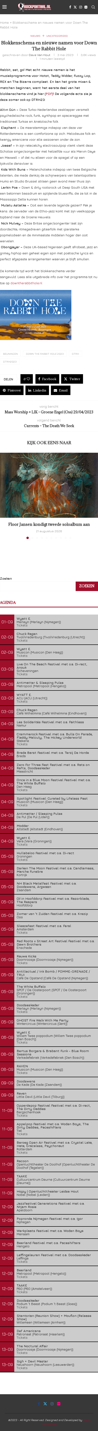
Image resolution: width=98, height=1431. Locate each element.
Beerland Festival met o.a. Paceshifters (48, 1243)
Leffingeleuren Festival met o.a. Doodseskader (54, 1255)
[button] (4, 496)
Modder (23, 826)
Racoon (23, 1161)
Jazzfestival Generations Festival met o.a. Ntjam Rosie (51, 1205)
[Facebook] (70, 7)
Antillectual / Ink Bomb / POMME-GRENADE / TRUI (53, 973)
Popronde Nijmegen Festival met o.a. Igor (50, 1219)
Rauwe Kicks (26, 956)
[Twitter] (75, 7)
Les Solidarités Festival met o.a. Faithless (50, 722)
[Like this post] (28, 379)
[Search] (93, 7)
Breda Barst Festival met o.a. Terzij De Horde (53, 752)
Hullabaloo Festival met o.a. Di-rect (45, 853)
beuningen (10, 353)
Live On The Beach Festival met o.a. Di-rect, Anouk (52, 665)
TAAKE (22, 1176)
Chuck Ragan (27, 634)
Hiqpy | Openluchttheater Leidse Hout (48, 1191)
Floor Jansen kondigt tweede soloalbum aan (49, 524)
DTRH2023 (10, 361)
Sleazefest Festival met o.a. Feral (44, 926)
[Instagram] (80, 7)
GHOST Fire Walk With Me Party (42, 1020)
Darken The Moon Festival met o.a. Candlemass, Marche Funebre (55, 869)
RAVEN (22, 1066)
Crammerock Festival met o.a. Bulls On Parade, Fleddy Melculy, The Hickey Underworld (55, 735)
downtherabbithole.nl (26, 283)
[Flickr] (85, 7)
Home (4, 22)
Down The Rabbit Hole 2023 (45, 353)
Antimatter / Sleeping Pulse (39, 813)
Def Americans (29, 1331)
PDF (49, 94)
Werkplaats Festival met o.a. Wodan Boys (50, 1231)
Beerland (24, 1270)
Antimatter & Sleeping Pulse (40, 683)
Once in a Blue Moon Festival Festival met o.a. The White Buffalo (54, 781)
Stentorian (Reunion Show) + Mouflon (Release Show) (54, 1317)
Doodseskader (28, 1005)
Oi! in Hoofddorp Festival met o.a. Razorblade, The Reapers (53, 900)
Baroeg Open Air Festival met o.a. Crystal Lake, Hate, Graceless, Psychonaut (55, 1144)
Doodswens (26, 1081)
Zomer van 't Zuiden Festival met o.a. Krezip (52, 914)
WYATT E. (24, 695)
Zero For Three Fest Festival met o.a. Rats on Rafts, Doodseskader (53, 766)
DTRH (75, 353)
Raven (21, 1093)
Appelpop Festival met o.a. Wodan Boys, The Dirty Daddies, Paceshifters (53, 1125)
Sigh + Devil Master (32, 1361)
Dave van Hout (39, 55)
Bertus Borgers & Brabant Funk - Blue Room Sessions (53, 1052)
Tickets (22, 625)
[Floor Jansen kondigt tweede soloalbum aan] (49, 485)
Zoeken (6, 578)
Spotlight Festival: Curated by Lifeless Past (52, 798)
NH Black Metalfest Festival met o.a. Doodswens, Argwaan (47, 885)
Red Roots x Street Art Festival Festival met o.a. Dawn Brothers (56, 942)
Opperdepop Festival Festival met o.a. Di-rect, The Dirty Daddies (54, 1107)
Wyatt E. (24, 618)
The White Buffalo (31, 986)
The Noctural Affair (32, 1346)
